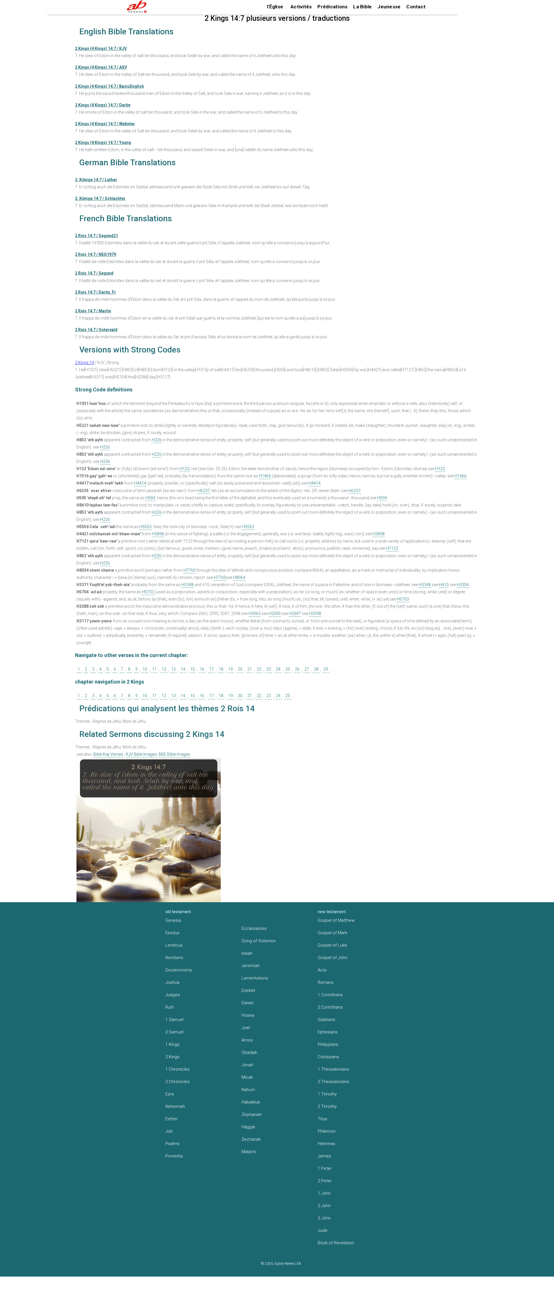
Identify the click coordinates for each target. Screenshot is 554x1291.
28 (316, 669)
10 (145, 669)
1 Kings (172, 1044)
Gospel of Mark (332, 932)
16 (202, 669)
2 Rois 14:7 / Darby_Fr (95, 292)
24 (278, 669)
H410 (444, 584)
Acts (322, 970)
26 (297, 669)
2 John (324, 1205)
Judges (172, 994)
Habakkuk (251, 1102)
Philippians (328, 1044)
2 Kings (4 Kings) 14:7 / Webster (105, 123)
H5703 (148, 592)
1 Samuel (174, 1019)
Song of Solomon (259, 940)
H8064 (239, 577)
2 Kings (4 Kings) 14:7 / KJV (101, 48)
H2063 (254, 613)
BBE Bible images (174, 754)
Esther (171, 1118)
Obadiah (249, 1052)
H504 (150, 498)
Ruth (169, 1007)
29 (325, 669)
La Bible (362, 7)
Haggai (248, 1126)
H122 (185, 468)
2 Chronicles (177, 1081)
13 (173, 669)
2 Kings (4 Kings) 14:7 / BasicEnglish (109, 86)
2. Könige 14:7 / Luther (96, 179)
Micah (247, 1077)
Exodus (172, 932)
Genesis (173, 920)
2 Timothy (327, 1106)
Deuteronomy (178, 970)
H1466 (265, 476)
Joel (246, 1027)
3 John (324, 1218)
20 (240, 669)
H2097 (295, 613)
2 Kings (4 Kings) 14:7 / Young (103, 142)
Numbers (174, 957)
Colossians (328, 1056)
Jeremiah (251, 965)
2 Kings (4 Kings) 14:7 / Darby (102, 105)
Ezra (169, 1094)
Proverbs (174, 1156)
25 (287, 669)
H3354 (463, 584)
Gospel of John (332, 957)
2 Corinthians (330, 1007)
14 (183, 669)
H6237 (204, 490)
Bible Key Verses (108, 754)
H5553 (145, 526)
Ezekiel (248, 990)
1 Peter (325, 1168)
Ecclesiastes (254, 928)
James (324, 1156)
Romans (326, 982)
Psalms (172, 1143)
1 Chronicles (177, 1069)
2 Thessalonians (333, 1081)
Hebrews (326, 1143)
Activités (301, 7)
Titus (322, 1118)
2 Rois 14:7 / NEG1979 (95, 254)
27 (306, 669)
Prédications (332, 7)
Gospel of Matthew (336, 920)
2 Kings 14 (84, 362)
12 (164, 669)
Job (169, 1131)
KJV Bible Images (141, 754)
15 (192, 669)
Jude (322, 1230)
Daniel (247, 1002)
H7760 (190, 570)
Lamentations (255, 978)
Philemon (327, 1131)
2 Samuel (174, 1032)
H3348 (187, 584)
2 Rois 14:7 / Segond (94, 273)
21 (249, 669)
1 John (324, 1193)
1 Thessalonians (333, 1069)
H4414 (140, 483)
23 (268, 669)
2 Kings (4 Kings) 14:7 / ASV (101, 67)
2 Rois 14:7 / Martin (93, 311)
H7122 (392, 548)
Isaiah (247, 953)
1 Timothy (327, 1094)
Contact (416, 7)
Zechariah (251, 1139)
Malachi (249, 1151)
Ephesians (328, 1032)
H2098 (315, 613)
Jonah (247, 1064)
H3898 (158, 534)
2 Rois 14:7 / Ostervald (96, 329)
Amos (247, 1040)
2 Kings (172, 1056)
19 (230, 669)
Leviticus (174, 945)
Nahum (248, 1089)
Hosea (248, 1015)
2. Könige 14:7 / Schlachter (100, 198)
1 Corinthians (330, 994)
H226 (157, 440)
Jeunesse (388, 7)
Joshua (172, 982)
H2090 (275, 613)
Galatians (326, 1019)
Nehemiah (175, 1106)
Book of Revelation (336, 1242)
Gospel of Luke (332, 945)
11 (154, 669)
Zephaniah (252, 1114)
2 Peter (325, 1180)
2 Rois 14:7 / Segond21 (96, 235)
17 (211, 669)
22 (259, 669)
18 (221, 669)
